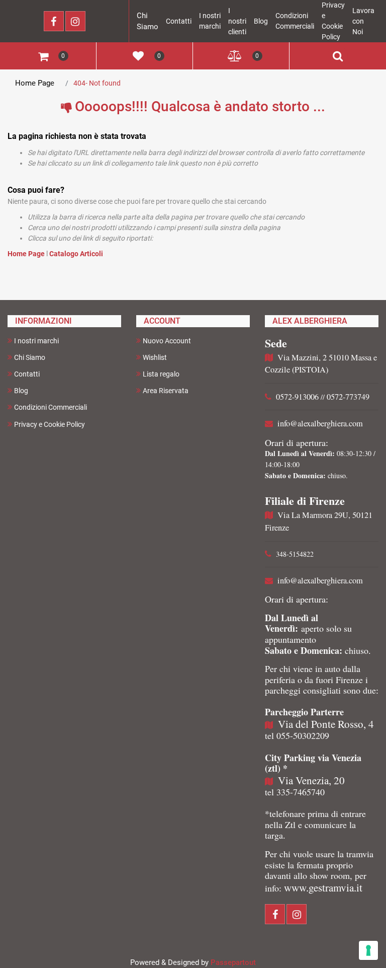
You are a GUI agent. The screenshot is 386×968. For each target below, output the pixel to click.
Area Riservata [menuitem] (165, 391)
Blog (261, 21)
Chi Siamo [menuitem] (29, 357)
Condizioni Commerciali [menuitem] (50, 407)
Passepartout (233, 962)
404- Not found (97, 83)
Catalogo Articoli (76, 254)
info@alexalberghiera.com (320, 423)
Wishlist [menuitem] (155, 357)
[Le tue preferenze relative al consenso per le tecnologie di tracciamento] (368, 950)
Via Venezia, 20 (311, 780)
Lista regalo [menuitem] (161, 374)
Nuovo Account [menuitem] (167, 341)
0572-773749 (348, 396)
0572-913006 (297, 396)
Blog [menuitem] (21, 391)
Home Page (34, 83)
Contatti (178, 21)
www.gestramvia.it (323, 887)
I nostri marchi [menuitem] (36, 341)
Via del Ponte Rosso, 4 (326, 724)
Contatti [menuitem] (27, 374)
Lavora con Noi (363, 21)
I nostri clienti (237, 21)
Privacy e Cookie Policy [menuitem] (49, 424)
